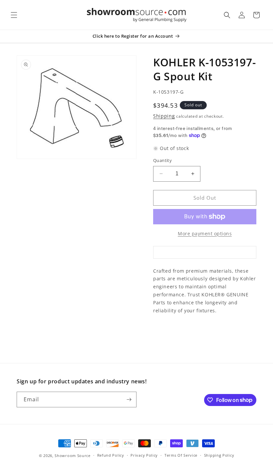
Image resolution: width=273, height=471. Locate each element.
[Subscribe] (129, 399)
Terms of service (180, 455)
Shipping (164, 116)
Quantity (162, 160)
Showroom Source (73, 455)
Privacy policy (144, 455)
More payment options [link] (205, 233)
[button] (14, 15)
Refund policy (110, 455)
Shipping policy (219, 455)
